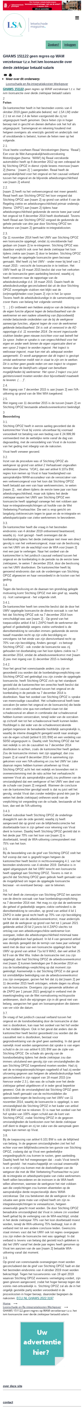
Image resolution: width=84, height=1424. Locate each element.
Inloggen (70, 45)
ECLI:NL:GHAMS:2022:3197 (35, 1298)
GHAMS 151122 (13, 89)
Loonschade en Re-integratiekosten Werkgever (37, 84)
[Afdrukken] (10, 75)
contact (8, 1402)
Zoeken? (53, 45)
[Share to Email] (5, 75)
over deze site (12, 1386)
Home (7, 1303)
